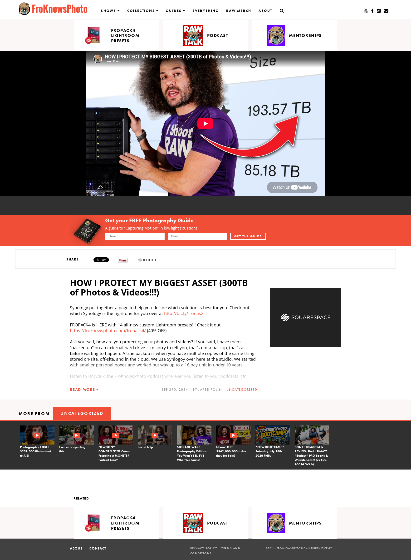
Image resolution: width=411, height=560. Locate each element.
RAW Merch (238, 11)
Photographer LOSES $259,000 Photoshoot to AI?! (35, 451)
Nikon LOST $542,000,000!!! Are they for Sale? (231, 451)
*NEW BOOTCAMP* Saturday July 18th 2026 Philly (269, 451)
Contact (97, 548)
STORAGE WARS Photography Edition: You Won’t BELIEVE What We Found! (192, 453)
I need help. (146, 447)
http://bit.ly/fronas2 (183, 313)
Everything (206, 11)
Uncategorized (241, 389)
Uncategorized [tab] (81, 413)
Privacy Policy (203, 548)
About (265, 11)
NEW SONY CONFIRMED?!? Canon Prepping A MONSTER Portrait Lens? (114, 453)
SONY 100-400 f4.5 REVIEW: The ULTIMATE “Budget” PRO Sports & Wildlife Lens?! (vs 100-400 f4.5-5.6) (311, 455)
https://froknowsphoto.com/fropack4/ (108, 330)
